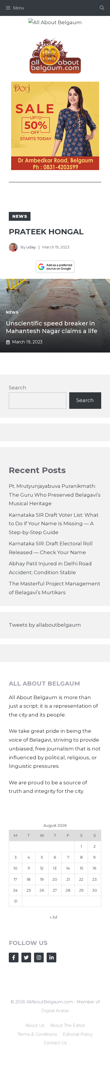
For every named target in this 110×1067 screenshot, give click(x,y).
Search (17, 388)
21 (68, 879)
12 (41, 868)
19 (42, 879)
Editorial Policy (78, 1034)
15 (81, 868)
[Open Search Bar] (102, 8)
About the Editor (67, 1025)
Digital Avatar (55, 1010)
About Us (34, 1025)
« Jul (53, 917)
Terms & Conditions (37, 1034)
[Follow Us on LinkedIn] (51, 957)
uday (31, 247)
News (19, 216)
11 (29, 868)
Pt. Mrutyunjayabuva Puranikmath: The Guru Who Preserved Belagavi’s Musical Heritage (55, 495)
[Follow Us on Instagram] (39, 957)
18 (29, 879)
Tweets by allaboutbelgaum (45, 625)
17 (15, 879)
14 (68, 868)
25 (29, 890)
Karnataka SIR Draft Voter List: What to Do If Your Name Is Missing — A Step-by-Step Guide (54, 524)
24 (15, 890)
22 (81, 879)
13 (55, 868)
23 (94, 879)
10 (15, 868)
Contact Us (55, 1042)
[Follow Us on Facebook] (13, 957)
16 (94, 868)
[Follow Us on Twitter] (26, 957)
